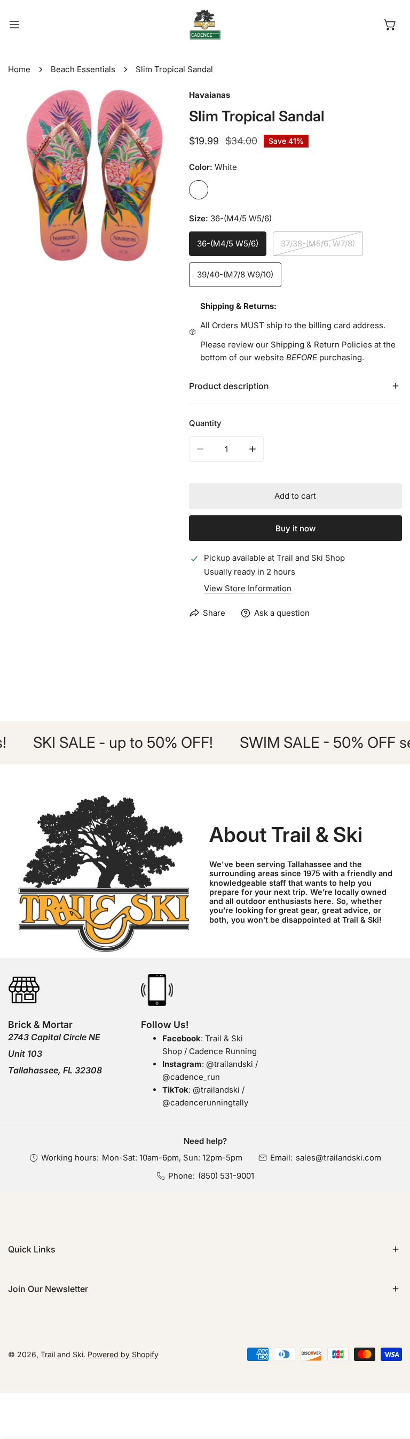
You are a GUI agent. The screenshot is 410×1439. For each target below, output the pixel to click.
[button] (390, 24)
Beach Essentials (83, 69)
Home (19, 69)
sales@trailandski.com (338, 1157)
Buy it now (295, 528)
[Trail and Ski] (205, 25)
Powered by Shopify (123, 1354)
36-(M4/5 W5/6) (227, 243)
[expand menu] (14, 24)
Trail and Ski (62, 1354)
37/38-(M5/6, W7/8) (318, 243)
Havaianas (209, 95)
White (198, 189)
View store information (247, 588)
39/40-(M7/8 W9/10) (235, 274)
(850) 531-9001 (226, 1176)
